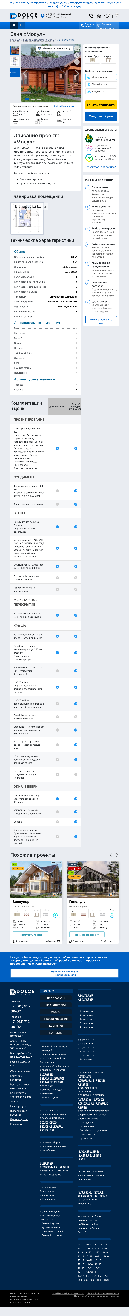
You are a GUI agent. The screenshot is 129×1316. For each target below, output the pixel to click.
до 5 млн (94, 1220)
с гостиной (98, 1095)
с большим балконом (51, 1081)
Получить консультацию (107, 26)
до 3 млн (96, 1216)
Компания (16, 1124)
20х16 (81, 1268)
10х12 (88, 1252)
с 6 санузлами (85, 1023)
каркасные (60, 1146)
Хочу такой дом (101, 116)
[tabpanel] (51, 73)
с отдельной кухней (50, 1211)
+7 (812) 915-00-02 (58, 14)
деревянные (84, 1203)
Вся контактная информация (20, 1086)
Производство (19, 1119)
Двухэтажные (85, 994)
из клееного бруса (50, 1142)
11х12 (96, 1252)
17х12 (98, 1268)
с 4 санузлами (85, 1027)
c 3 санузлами (85, 1011)
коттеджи (99, 1191)
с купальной (100, 1130)
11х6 (106, 1280)
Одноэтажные (85, 998)
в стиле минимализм (51, 1125)
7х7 (94, 1276)
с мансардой (47, 1066)
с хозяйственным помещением (87, 1089)
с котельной (84, 1072)
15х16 (105, 1256)
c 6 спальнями (86, 1039)
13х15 (89, 1248)
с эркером (46, 1070)
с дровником (85, 1138)
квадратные (46, 1162)
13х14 (81, 1248)
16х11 (97, 1256)
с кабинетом (84, 1098)
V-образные (54, 1174)
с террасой (46, 1046)
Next (76, 73)
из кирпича (46, 1146)
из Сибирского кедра (89, 1154)
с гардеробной (86, 1079)
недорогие (83, 1216)
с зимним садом (49, 1097)
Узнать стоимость (101, 105)
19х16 (89, 1264)
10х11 (104, 1244)
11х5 (99, 1280)
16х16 (89, 1260)
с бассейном (85, 1130)
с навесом (59, 1070)
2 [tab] (33, 99)
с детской (99, 1098)
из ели (81, 1158)
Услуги (56, 1011)
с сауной (100, 1079)
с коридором (85, 1114)
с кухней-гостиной (50, 1227)
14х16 (89, 1272)
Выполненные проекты (18, 1112)
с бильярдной (85, 1122)
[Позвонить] (93, 16)
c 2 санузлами (85, 1015)
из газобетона (47, 1150)
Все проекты (56, 998)
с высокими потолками (52, 1077)
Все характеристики (64, 106)
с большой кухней (49, 1223)
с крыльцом (61, 1046)
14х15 (81, 1272)
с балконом (62, 1066)
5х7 (88, 1276)
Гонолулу (77, 902)
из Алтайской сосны (88, 1150)
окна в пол (45, 1058)
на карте (20, 1048)
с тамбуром (84, 1075)
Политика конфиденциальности (103, 1293)
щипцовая (98, 1171)
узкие (43, 1174)
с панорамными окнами (53, 1054)
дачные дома (85, 1195)
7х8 (106, 1276)
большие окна (47, 1062)
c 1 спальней (85, 1059)
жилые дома (85, 1191)
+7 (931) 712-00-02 (21, 1024)
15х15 (98, 1272)
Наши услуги (18, 1106)
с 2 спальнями (85, 1043)
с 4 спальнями (86, 1047)
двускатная (84, 1171)
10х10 (88, 1244)
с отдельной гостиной (51, 1231)
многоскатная (85, 1175)
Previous (25, 73)
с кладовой (102, 1102)
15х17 (81, 1260)
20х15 (98, 1264)
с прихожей (84, 1095)
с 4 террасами (48, 1187)
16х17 (98, 1260)
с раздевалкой (86, 1126)
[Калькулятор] (100, 16)
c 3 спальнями (86, 1051)
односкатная (85, 1179)
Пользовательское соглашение (68, 1293)
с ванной (82, 1106)
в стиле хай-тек (48, 1121)
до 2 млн (95, 1224)
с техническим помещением (93, 1110)
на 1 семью (101, 1195)
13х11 (81, 1256)
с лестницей (46, 1085)
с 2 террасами (48, 1195)
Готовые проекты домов (38, 39)
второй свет (60, 1058)
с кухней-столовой (50, 1215)
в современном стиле (52, 1118)
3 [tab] (39, 99)
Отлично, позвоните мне (101, 320)
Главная (15, 39)
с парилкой (100, 1114)
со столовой (46, 1219)
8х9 (97, 1248)
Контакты (55, 1032)
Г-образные (46, 1170)
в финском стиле (49, 1110)
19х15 (81, 1264)
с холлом (98, 1072)
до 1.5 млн (94, 1228)
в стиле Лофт (47, 1129)
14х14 (104, 1248)
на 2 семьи (84, 1199)
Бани (94, 1199)
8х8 (80, 1280)
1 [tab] (27, 99)
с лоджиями (46, 1093)
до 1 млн (82, 1232)
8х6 (100, 1276)
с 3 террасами (48, 1199)
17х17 (81, 1276)
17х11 (89, 1268)
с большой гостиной (51, 1235)
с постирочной (86, 1102)
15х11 (89, 1256)
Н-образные (61, 1170)
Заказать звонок (89, 25)
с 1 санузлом (85, 1019)
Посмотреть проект (30, 934)
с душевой (83, 1083)
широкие (64, 1166)
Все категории (56, 1004)
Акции (14, 1101)
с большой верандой (51, 1089)
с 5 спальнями (86, 1055)
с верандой (46, 1050)
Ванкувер (21, 902)
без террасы (47, 1191)
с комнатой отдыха (88, 1118)
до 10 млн (83, 1224)
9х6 (92, 1280)
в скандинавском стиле (53, 1114)
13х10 (104, 1252)
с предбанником (87, 1134)
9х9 (86, 1280)
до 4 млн (82, 1220)
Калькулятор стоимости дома (20, 1094)
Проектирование (56, 1018)
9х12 (80, 1252)
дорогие (82, 1228)
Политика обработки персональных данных (96, 1296)
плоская (99, 1175)
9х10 (80, 1244)
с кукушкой (46, 1073)
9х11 (96, 1244)
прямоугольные (48, 1166)
